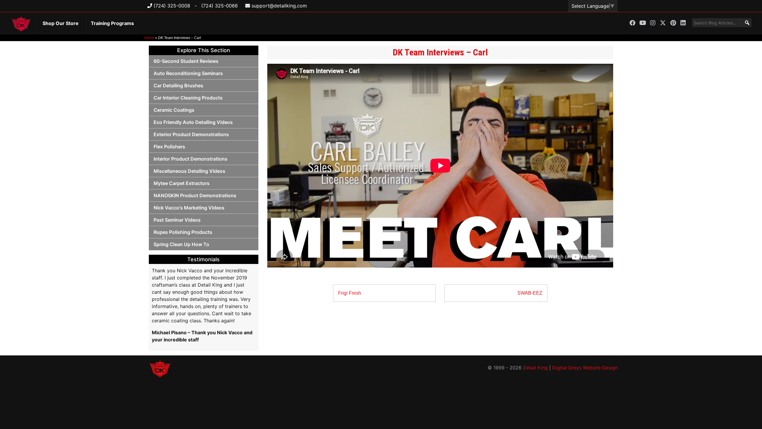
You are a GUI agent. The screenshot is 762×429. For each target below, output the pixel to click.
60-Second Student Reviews (186, 61)
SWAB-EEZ (529, 293)
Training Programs (112, 23)
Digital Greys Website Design (585, 368)
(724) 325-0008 (171, 6)
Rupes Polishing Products (183, 232)
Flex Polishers (169, 147)
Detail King (535, 368)
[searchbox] (722, 22)
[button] (747, 22)
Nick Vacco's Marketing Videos (189, 208)
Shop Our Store (61, 23)
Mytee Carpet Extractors (182, 183)
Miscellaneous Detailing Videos (189, 171)
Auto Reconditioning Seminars (188, 73)
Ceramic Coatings (174, 110)
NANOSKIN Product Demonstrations (195, 195)
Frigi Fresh (349, 293)
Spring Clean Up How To (181, 244)
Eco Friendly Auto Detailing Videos (193, 122)
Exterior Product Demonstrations (191, 134)
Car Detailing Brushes (178, 85)
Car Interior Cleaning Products (188, 98)
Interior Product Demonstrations (190, 159)
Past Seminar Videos (177, 220)
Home (149, 38)
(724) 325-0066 (219, 6)
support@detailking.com (278, 6)
